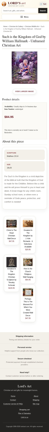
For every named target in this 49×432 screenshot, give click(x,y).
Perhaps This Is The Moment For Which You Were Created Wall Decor (28, 307)
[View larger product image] (24, 91)
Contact (13, 400)
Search (43, 11)
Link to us (24, 417)
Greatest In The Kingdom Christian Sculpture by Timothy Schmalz (11, 277)
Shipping (36, 400)
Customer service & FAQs (13, 404)
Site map (36, 404)
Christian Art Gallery (16, 26)
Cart (43, 4)
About (36, 396)
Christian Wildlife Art (32, 26)
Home (5, 26)
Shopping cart (24, 409)
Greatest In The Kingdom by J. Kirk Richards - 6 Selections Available (28, 238)
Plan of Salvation (24, 413)
